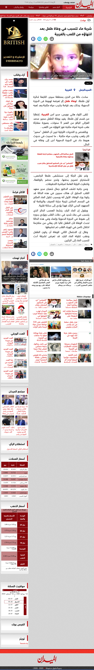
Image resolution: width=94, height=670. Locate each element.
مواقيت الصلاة (16, 586)
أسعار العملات (17, 458)
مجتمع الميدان (17, 391)
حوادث (83, 20)
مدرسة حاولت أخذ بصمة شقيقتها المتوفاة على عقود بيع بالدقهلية (77, 314)
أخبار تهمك (19, 257)
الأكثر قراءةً (19, 192)
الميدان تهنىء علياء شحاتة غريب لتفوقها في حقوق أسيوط (40, 314)
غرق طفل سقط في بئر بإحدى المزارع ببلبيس (70, 324)
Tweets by (24, 643)
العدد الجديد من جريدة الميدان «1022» (8, 352)
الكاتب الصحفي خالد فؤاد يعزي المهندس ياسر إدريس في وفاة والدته (8, 411)
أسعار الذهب (17, 506)
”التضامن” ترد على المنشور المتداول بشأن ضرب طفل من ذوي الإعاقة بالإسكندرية (55, 164)
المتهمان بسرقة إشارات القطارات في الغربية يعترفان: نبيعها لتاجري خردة (78, 347)
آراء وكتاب (19, 74)
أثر (74, 244)
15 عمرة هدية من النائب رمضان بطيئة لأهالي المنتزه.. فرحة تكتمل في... (21, 411)
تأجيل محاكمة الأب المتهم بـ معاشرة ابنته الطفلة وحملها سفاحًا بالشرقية (55, 155)
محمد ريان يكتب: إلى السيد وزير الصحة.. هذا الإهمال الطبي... (27, 15)
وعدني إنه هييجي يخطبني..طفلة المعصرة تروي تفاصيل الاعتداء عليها (47, 358)
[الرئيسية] (69, 7)
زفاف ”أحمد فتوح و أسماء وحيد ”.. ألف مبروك (8, 429)
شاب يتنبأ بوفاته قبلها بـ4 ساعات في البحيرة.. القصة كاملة (40, 336)
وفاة (73, 100)
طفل (67, 100)
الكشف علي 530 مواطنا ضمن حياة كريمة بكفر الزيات (40, 324)
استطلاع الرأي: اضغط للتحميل (17, 448)
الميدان (52, 244)
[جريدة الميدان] (14, 43)
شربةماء (67, 244)
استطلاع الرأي (17, 444)
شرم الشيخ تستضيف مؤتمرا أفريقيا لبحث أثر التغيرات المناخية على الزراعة (78, 358)
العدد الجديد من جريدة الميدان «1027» (8, 341)
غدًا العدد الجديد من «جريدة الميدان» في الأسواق (15, 363)
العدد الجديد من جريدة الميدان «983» (8, 374)
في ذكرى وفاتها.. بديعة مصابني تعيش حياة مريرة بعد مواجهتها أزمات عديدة (47, 347)
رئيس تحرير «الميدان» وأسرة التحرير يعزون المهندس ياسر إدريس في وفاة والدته (21, 432)
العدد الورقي (18, 333)
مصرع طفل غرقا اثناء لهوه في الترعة (70, 335)
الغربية (45, 113)
